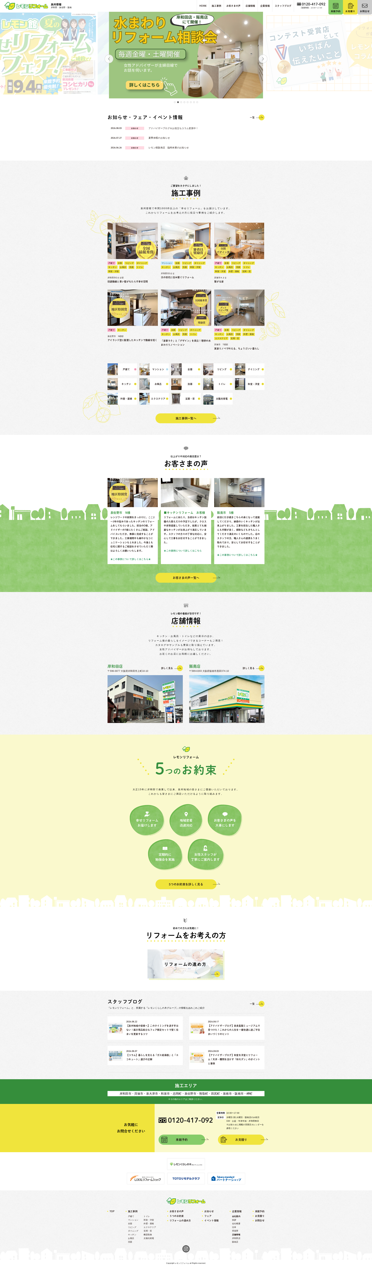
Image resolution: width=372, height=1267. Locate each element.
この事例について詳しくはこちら (184, 551)
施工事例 (132, 1211)
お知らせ (209, 1211)
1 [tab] (175, 102)
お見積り (241, 1139)
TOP (112, 1211)
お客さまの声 (177, 1211)
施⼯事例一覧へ (186, 418)
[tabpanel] (186, 53)
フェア (207, 1216)
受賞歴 (235, 1231)
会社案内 (236, 1216)
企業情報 (237, 1211)
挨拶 (234, 1220)
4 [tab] (184, 102)
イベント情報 (211, 1220)
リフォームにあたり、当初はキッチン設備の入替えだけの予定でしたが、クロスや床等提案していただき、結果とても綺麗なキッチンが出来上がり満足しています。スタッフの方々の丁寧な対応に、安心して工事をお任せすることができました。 (185, 534)
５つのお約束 (177, 1216)
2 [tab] (178, 102)
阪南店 (235, 1242)
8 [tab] (197, 102)
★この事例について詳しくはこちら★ (130, 559)
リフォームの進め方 (180, 1220)
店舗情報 (236, 1234)
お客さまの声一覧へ (186, 577)
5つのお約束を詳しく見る (186, 884)
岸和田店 (236, 1238)
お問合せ (259, 1220)
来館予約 (182, 1139)
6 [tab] (191, 102)
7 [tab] (194, 102)
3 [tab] (181, 102)
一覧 (252, 117)
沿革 (234, 1227)
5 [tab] (187, 102)
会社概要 (236, 1223)
